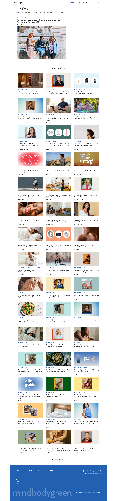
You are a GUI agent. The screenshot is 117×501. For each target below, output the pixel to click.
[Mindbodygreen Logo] (18, 2)
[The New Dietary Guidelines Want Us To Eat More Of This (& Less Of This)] (30, 309)
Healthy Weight (60, 12)
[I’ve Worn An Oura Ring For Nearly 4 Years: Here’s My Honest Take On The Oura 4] (30, 132)
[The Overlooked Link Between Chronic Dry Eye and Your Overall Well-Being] (30, 284)
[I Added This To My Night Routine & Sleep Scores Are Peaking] (86, 259)
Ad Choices (82, 494)
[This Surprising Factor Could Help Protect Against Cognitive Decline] (58, 184)
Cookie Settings (98, 494)
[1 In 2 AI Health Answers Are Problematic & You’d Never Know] (58, 159)
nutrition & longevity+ (29, 476)
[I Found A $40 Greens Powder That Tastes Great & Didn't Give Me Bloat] (58, 309)
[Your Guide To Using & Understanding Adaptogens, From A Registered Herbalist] (30, 105)
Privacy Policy (94, 492)
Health (17, 473)
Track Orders (52, 476)
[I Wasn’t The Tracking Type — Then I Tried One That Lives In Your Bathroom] (30, 80)
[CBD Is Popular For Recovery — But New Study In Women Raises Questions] (30, 184)
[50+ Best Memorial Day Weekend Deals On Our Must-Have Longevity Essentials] (58, 132)
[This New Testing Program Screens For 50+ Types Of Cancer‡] (58, 259)
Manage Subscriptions (53, 474)
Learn (29, 470)
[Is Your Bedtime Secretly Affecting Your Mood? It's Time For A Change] (58, 410)
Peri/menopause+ (31, 478)
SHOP (92, 2)
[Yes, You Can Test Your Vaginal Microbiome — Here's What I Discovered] (58, 437)
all (18, 12)
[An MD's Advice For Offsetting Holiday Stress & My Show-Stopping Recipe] (58, 359)
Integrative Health (26, 12)
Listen (41, 470)
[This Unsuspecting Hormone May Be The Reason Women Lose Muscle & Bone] (58, 80)
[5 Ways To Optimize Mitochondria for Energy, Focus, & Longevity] (86, 437)
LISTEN (85, 2)
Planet (17, 485)
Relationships (18, 483)
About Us (52, 482)
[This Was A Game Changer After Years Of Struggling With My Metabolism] (58, 284)
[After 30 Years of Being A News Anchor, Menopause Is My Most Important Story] (86, 410)
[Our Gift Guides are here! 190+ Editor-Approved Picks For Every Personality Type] (30, 384)
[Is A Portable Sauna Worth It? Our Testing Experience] (86, 284)
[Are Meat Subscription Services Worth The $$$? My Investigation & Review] (86, 384)
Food (17, 475)
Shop (52, 470)
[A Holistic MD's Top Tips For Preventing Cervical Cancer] (86, 209)
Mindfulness (18, 481)
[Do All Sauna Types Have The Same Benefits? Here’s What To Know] (86, 234)
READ (72, 2)
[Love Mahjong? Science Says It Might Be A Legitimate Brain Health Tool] (86, 105)
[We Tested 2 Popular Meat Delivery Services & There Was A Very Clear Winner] (30, 410)
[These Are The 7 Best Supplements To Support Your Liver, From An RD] (86, 80)
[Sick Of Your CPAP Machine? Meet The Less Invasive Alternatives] (30, 234)
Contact (51, 480)
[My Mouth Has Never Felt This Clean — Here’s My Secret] (30, 209)
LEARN (78, 2)
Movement (18, 477)
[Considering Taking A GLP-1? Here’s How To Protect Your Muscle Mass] (58, 334)
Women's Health (49, 12)
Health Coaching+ (31, 473)
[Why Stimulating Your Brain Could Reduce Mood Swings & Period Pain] (30, 437)
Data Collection (86, 494)
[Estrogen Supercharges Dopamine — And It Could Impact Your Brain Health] (86, 334)
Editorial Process (92, 494)
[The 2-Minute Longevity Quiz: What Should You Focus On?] (86, 159)
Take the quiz (52, 478)
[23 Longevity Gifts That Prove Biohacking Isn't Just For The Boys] (86, 359)
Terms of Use (85, 492)
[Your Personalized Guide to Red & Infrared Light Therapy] (30, 159)
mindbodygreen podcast (41, 474)
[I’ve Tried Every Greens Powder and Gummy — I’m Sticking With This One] (58, 384)
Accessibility (78, 494)
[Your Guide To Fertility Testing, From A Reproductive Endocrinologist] (86, 184)
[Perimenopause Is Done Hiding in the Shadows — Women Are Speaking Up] (41, 42)
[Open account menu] (104, 3)
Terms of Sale (80, 492)
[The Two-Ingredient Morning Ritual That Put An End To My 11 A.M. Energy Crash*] (30, 359)
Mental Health (38, 12)
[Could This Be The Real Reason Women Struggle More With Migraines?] (86, 132)
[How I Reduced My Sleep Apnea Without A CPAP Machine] (30, 334)
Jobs (76, 492)
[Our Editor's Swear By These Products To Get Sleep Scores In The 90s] (58, 234)
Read (17, 470)
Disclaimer (89, 492)
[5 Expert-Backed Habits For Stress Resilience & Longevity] (30, 259)
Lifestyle (17, 479)
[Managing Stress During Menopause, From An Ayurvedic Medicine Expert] (86, 309)
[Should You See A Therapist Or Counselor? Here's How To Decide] (58, 209)
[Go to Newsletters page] (98, 3)
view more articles (58, 459)
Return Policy (98, 492)
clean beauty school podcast (41, 477)
